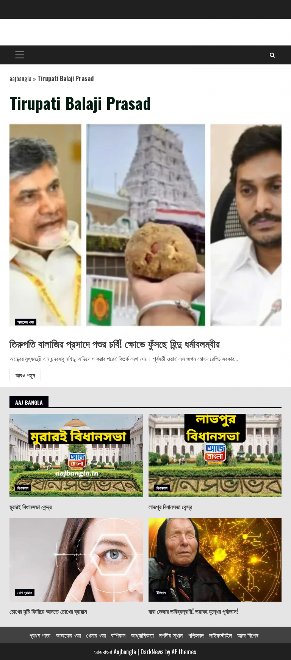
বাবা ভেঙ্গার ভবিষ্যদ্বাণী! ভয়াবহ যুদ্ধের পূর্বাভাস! (215, 560)
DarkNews (152, 651)
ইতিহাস (161, 592)
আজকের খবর (25, 322)
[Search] (272, 55)
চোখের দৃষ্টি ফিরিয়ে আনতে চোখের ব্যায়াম (76, 560)
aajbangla (20, 78)
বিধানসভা (23, 488)
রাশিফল (118, 635)
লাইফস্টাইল (220, 635)
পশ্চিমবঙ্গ (196, 635)
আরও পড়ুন (25, 375)
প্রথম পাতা (39, 635)
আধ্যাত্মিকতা (142, 635)
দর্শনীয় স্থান (171, 635)
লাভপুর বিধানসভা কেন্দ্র (215, 455)
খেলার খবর (96, 635)
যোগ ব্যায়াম (24, 592)
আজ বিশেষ (247, 635)
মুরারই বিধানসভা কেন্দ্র (76, 455)
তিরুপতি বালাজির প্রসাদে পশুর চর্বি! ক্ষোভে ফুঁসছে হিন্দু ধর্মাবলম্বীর (145, 225)
